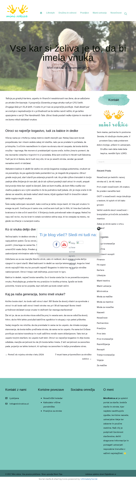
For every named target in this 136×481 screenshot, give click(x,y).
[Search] (125, 13)
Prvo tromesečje (105, 338)
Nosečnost (116, 13)
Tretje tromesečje (106, 354)
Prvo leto (101, 333)
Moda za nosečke (105, 307)
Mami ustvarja (100, 13)
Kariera (100, 270)
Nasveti (101, 312)
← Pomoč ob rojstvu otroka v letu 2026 (24, 354)
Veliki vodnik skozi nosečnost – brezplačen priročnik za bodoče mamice (112, 214)
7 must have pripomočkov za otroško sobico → (73, 356)
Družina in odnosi (67, 13)
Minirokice (102, 291)
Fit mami (101, 264)
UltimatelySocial (88, 478)
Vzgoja (100, 360)
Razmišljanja (103, 344)
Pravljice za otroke (52, 410)
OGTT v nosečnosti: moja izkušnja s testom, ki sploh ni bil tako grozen (114, 200)
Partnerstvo (103, 323)
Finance (101, 259)
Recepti (101, 349)
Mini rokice (54, 67)
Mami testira (103, 280)
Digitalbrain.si (110, 474)
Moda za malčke (104, 296)
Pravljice (84, 13)
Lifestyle (50, 13)
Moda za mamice (105, 301)
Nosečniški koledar (53, 398)
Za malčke (102, 365)
